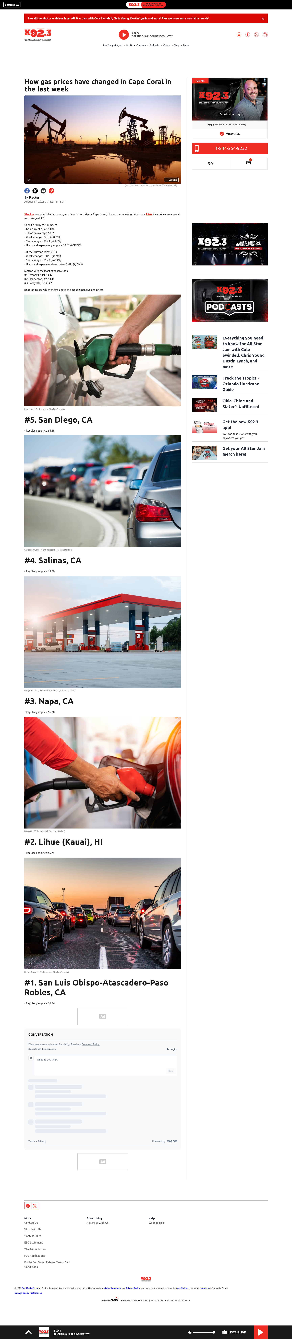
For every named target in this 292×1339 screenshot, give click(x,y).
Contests (141, 45)
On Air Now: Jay (230, 114)
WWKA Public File (35, 1249)
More (186, 45)
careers (205, 1288)
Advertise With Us (97, 1222)
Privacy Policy (133, 1288)
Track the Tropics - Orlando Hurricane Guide (241, 384)
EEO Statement (33, 1242)
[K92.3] (146, 4)
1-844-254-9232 (231, 148)
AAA (149, 214)
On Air (129, 45)
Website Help (157, 1222)
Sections (10, 4)
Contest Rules (32, 1235)
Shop (176, 45)
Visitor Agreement (112, 1288)
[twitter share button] (35, 190)
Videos (166, 45)
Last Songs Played (112, 45)
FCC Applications (34, 1255)
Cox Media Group (30, 1288)
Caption (171, 179)
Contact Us (31, 1222)
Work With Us (32, 1229)
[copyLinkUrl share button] (51, 190)
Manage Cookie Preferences (28, 1293)
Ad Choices (182, 1288)
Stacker (29, 214)
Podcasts (154, 45)
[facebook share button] (27, 190)
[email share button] (43, 190)
